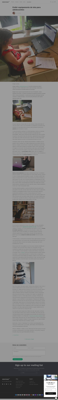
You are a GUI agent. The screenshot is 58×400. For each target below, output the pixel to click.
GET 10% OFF (50, 393)
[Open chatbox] (56, 398)
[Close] (56, 376)
